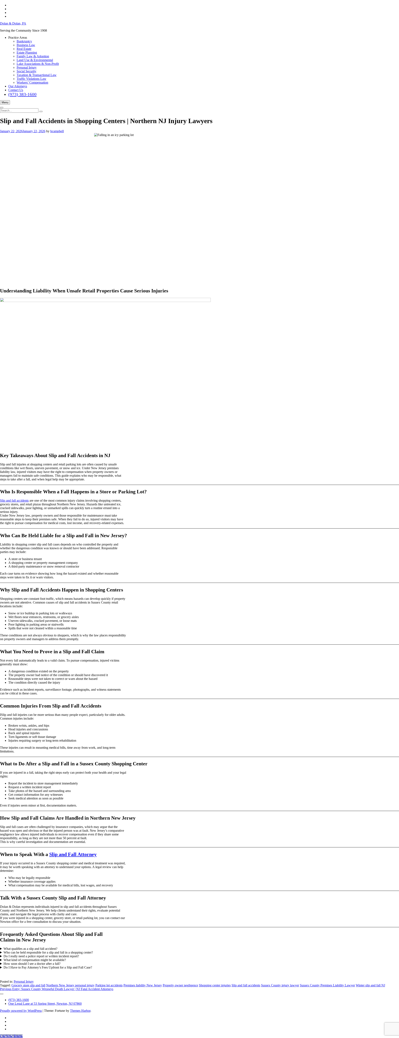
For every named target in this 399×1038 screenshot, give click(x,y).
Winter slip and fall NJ (370, 985)
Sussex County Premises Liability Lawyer (327, 985)
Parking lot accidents (109, 985)
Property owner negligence (180, 985)
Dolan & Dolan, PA (13, 23)
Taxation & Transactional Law (37, 75)
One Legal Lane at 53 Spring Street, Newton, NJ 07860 (45, 1003)
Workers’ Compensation (32, 82)
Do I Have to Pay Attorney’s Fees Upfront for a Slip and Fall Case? (48, 967)
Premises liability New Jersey (142, 985)
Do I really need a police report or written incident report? (41, 956)
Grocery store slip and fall (28, 985)
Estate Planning (27, 52)
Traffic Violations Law (31, 78)
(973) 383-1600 (22, 94)
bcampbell (57, 131)
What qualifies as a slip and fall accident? (30, 948)
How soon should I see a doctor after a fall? (32, 963)
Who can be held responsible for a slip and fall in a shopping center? (48, 952)
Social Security (26, 71)
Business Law (26, 45)
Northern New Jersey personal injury (70, 985)
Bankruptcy (24, 41)
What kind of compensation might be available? (35, 960)
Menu (5, 102)
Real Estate (24, 49)
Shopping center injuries (215, 985)
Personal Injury (27, 67)
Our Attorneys (17, 86)
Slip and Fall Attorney (73, 854)
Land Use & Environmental (35, 60)
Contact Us (15, 90)
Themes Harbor (80, 1010)
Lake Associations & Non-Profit (38, 64)
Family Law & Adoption (33, 56)
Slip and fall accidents (14, 500)
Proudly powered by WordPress (21, 1010)
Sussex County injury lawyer (280, 985)
